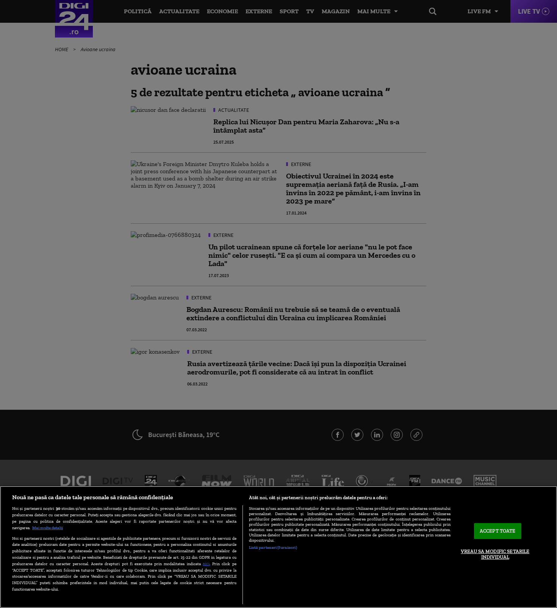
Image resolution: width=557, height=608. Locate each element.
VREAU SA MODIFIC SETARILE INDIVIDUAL (495, 554)
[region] (278, 547)
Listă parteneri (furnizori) (273, 547)
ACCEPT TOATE (498, 531)
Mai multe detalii (47, 527)
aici (206, 563)
